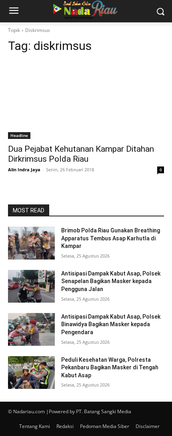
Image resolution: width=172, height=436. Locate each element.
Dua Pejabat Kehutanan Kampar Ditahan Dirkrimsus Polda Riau (81, 154)
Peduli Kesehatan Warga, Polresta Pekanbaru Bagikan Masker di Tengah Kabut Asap (109, 368)
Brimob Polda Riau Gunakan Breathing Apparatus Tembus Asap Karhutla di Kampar (110, 238)
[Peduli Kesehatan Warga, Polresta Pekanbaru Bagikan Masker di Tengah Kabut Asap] (31, 372)
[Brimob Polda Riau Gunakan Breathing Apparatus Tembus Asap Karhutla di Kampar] (31, 243)
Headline (19, 135)
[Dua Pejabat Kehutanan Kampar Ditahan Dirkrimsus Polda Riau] (86, 100)
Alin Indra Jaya (24, 169)
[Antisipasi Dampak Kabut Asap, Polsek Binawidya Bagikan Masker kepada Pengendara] (31, 329)
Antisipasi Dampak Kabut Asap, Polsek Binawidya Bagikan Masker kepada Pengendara (110, 324)
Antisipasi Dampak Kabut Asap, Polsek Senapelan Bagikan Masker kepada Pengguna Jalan (110, 281)
